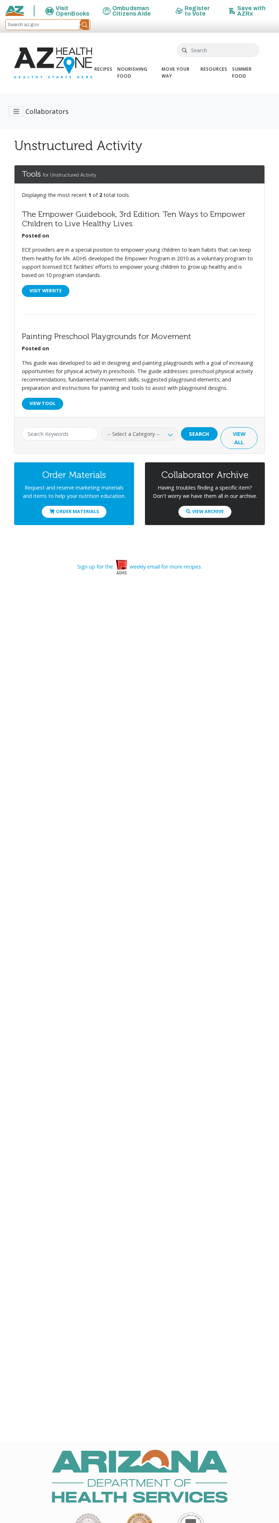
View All (239, 438)
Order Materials (77, 511)
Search (199, 433)
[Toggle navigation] (16, 111)
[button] (84, 24)
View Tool (42, 403)
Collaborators (47, 111)
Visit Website (45, 291)
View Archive (208, 511)
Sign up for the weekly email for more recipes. (139, 566)
